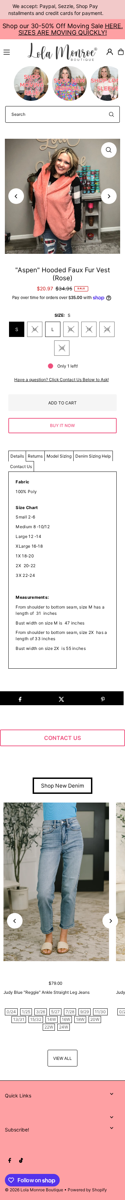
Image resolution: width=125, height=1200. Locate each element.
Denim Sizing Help (93, 456)
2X (107, 329)
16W (66, 1019)
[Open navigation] (12, 51)
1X (88, 329)
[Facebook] (9, 1160)
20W (94, 1019)
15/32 (35, 1019)
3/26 (40, 1011)
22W (48, 1027)
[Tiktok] (21, 1160)
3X (62, 348)
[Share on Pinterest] (103, 698)
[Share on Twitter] (61, 698)
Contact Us (21, 466)
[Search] (111, 114)
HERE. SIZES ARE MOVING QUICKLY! (70, 29)
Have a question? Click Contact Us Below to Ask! (61, 379)
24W (63, 1027)
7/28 (70, 1011)
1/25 (26, 1011)
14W (51, 1019)
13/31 (18, 1019)
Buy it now (62, 425)
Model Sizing (59, 456)
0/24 (11, 1011)
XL (70, 329)
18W (80, 1019)
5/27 (55, 1011)
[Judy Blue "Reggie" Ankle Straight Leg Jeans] (56, 882)
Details (17, 456)
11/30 (100, 1011)
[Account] (110, 52)
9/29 (84, 1011)
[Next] (109, 196)
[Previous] (16, 196)
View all (62, 1058)
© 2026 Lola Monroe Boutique (34, 1189)
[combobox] (62, 114)
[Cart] (121, 52)
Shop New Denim (62, 785)
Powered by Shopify (87, 1189)
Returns (35, 456)
